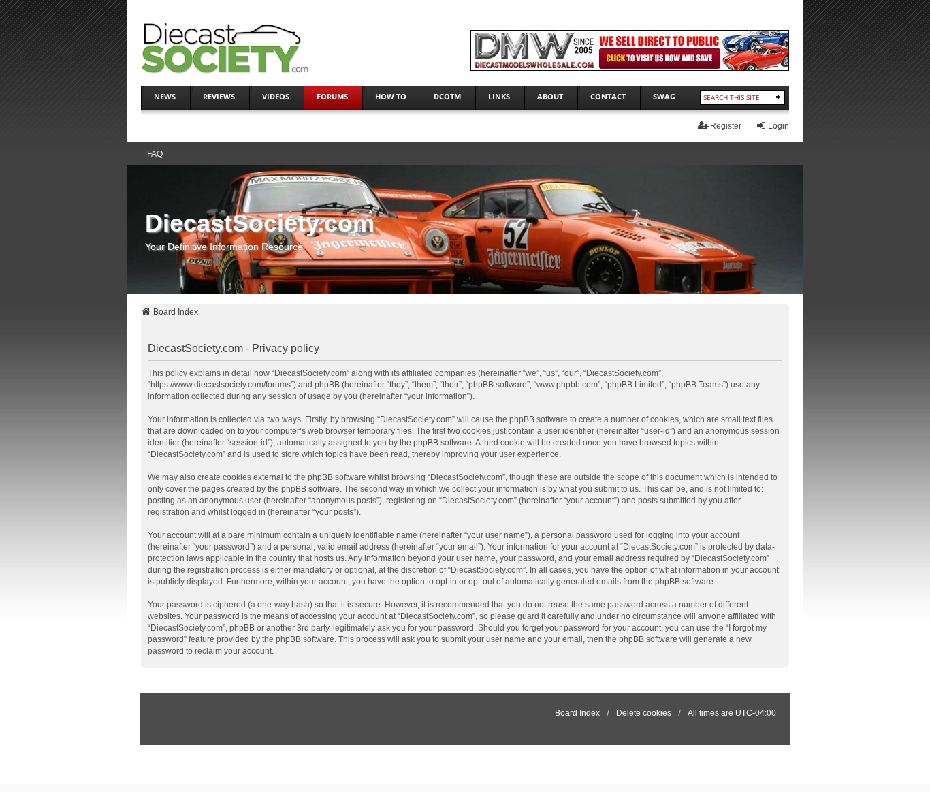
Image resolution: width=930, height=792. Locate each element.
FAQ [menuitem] (155, 154)
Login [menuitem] (778, 126)
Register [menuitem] (725, 126)
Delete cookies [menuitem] (643, 713)
